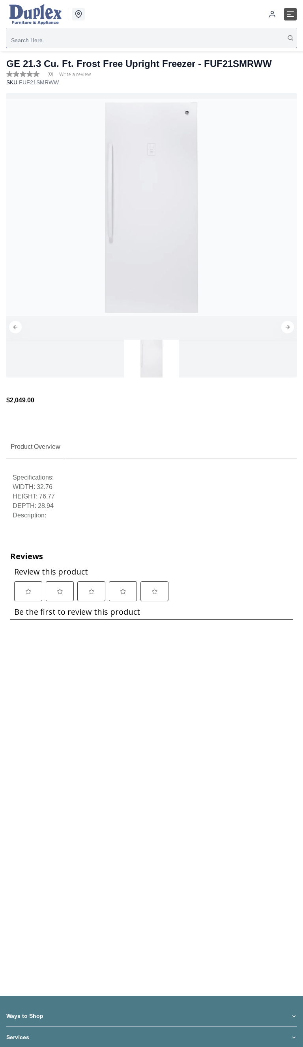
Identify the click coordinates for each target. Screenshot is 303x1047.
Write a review (75, 74)
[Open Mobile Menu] (290, 14)
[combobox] (151, 40)
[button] (15, 327)
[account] (272, 14)
